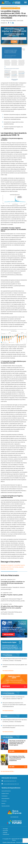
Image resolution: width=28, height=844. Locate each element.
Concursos (4, 801)
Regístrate (6, 686)
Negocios (3, 8)
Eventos (3, 803)
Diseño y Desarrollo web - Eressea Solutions (14, 842)
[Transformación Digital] (11, 645)
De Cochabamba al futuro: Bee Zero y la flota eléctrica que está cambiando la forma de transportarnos (17, 758)
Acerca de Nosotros (6, 791)
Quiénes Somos (5, 793)
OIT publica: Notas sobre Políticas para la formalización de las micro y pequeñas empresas (11, 608)
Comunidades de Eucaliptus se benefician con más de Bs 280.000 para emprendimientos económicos (13, 583)
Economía (17, 8)
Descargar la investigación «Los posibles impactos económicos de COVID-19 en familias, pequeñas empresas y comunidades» (13, 567)
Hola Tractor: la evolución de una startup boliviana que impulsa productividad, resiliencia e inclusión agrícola (17, 743)
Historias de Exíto (6, 806)
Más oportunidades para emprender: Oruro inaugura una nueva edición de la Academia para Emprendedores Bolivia (14, 704)
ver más (11, 751)
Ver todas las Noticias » (8, 670)
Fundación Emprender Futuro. (19, 839)
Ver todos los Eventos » (8, 731)
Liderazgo (5, 832)
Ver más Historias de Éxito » (7, 771)
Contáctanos (4, 796)
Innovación (5, 830)
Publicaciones (6, 834)
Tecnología (5, 828)
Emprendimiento (10, 8)
